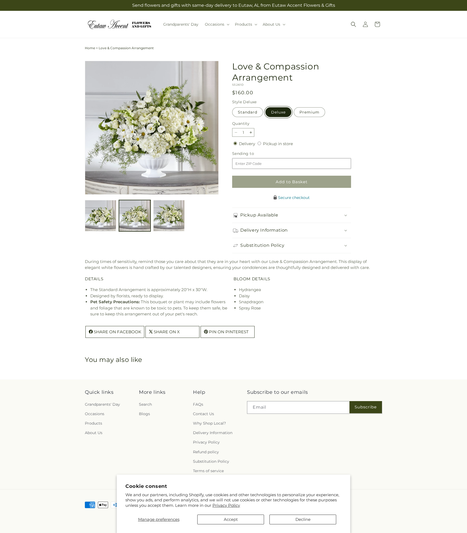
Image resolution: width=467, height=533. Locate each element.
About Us (93, 432)
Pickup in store (278, 143)
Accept (231, 519)
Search (145, 404)
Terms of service (208, 470)
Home (90, 48)
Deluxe (278, 112)
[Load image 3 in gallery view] (169, 215)
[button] (217, 24)
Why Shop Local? (209, 423)
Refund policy (206, 451)
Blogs (144, 413)
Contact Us (203, 413)
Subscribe (366, 406)
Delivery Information (212, 432)
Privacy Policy (226, 505)
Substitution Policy (211, 461)
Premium (309, 112)
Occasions (94, 413)
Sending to (251, 153)
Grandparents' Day (102, 404)
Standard (247, 112)
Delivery (247, 143)
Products (93, 423)
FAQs (198, 404)
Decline (303, 519)
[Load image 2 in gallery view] (134, 215)
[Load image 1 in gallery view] (100, 215)
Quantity (240, 123)
